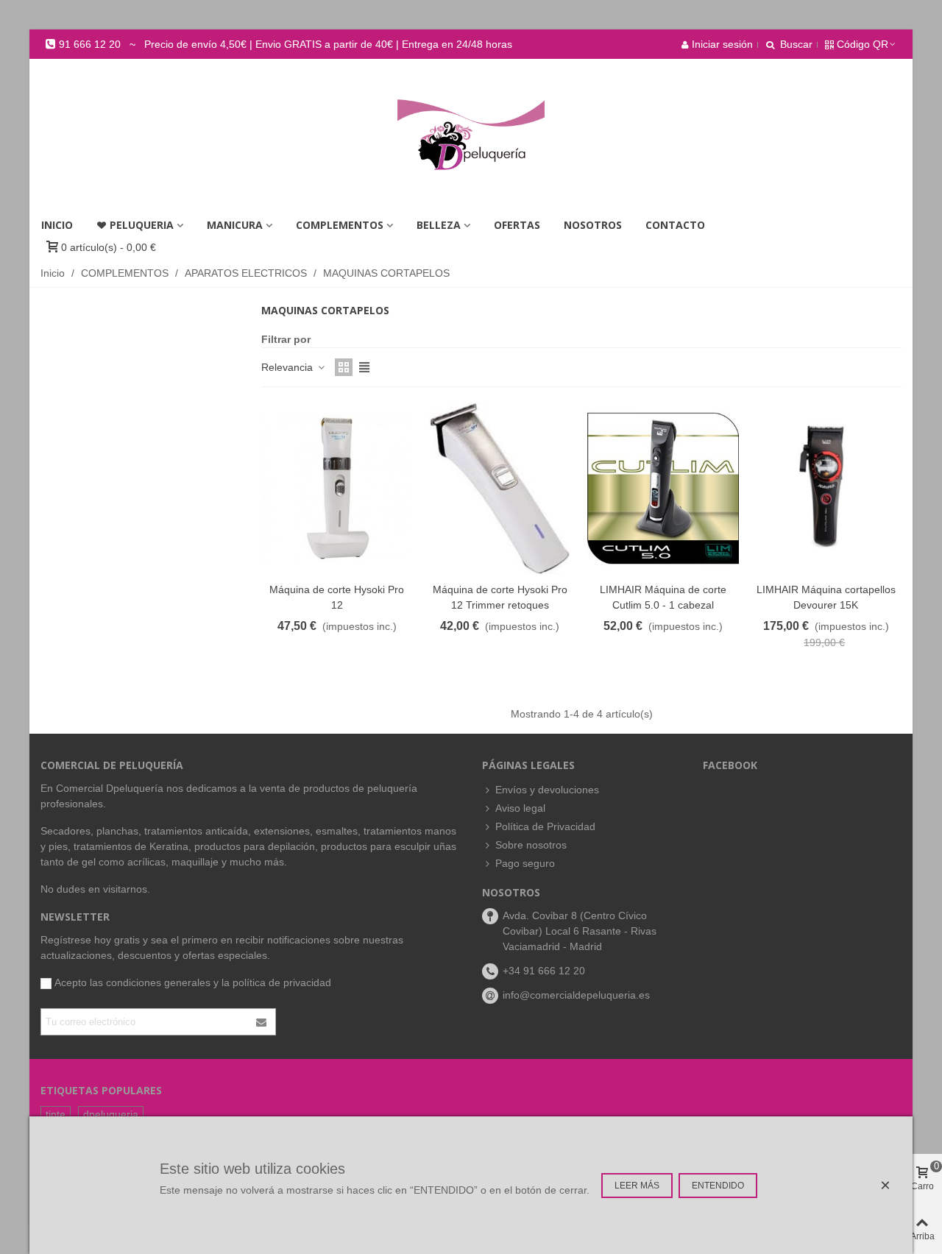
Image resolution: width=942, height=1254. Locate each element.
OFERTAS (517, 225)
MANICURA (235, 225)
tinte (55, 1114)
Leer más (637, 1185)
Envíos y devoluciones (547, 790)
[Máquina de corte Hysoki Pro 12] (337, 488)
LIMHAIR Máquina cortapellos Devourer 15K (826, 597)
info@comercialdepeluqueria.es (576, 995)
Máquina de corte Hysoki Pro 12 (336, 597)
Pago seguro (525, 863)
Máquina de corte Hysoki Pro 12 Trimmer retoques (500, 597)
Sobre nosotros (531, 845)
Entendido (718, 1185)
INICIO (57, 225)
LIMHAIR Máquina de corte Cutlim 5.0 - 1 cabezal (663, 597)
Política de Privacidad (545, 826)
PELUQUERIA (142, 225)
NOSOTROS (593, 225)
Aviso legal (520, 808)
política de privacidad (282, 982)
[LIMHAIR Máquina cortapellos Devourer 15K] (826, 488)
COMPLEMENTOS (339, 225)
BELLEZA (439, 225)
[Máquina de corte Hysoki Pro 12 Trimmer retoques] (500, 488)
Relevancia (288, 367)
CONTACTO (675, 225)
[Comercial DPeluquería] (471, 135)
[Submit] (262, 1022)
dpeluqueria (110, 1114)
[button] (278, 44)
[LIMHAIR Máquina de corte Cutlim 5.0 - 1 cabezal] (663, 488)
